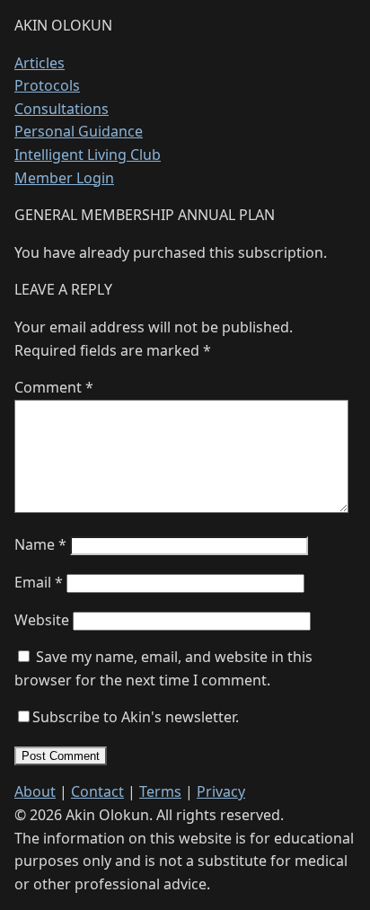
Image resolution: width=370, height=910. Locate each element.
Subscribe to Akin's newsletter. (135, 717)
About (35, 791)
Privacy (221, 791)
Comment (53, 387)
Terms (160, 791)
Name (40, 544)
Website (41, 620)
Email (38, 582)
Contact (97, 791)
